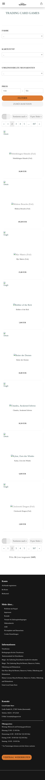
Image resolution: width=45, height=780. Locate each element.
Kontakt (6, 616)
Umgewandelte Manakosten (18, 68)
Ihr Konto (5, 589)
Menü (3, 3)
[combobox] (19, 116)
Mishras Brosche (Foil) (22, 209)
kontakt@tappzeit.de (14, 716)
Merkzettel (5, 593)
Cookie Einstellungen (11, 634)
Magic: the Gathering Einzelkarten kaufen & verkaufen (20, 660)
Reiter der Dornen (22, 360)
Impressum (7, 612)
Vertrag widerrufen (16, 757)
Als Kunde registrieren (9, 585)
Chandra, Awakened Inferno (22, 410)
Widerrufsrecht (9, 623)
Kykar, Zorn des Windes (22, 461)
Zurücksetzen (22, 104)
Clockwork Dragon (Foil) (22, 511)
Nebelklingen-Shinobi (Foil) (22, 158)
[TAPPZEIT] (22, 3)
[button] (4, 116)
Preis (5, 86)
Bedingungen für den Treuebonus (13, 652)
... (29, 124)
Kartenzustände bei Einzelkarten (12, 656)
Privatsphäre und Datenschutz (14, 630)
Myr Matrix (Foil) (22, 259)
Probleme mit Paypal (11, 609)
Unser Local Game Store (9, 685)
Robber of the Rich (22, 309)
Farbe (5, 31)
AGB (5, 627)
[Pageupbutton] (38, 776)
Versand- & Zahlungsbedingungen (15, 619)
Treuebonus (5, 649)
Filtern (22, 98)
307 (34, 124)
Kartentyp (8, 49)
